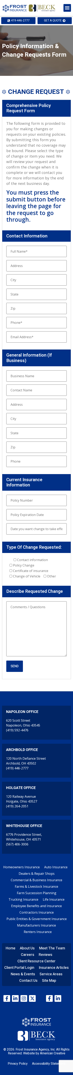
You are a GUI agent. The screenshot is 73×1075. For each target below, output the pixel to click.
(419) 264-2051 (17, 806)
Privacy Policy (18, 1063)
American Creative (52, 1053)
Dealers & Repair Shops (37, 873)
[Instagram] (23, 998)
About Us (27, 948)
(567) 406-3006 (17, 844)
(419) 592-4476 (17, 730)
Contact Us (28, 980)
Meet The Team (52, 948)
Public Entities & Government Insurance (36, 919)
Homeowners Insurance (21, 867)
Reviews (45, 954)
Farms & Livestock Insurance (36, 886)
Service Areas (51, 974)
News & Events (23, 974)
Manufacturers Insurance (36, 925)
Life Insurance (53, 899)
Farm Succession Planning (36, 893)
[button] (67, 8)
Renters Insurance (38, 932)
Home (10, 948)
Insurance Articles (54, 967)
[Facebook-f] (6, 998)
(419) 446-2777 (17, 768)
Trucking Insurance (23, 899)
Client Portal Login (19, 967)
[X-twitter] (32, 998)
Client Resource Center (36, 961)
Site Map (49, 980)
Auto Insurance (56, 867)
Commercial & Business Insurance (36, 880)
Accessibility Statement (48, 1063)
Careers (27, 954)
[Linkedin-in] (15, 998)
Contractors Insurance (36, 912)
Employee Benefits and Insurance (36, 906)
